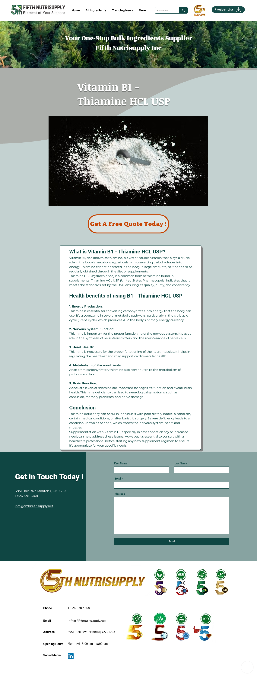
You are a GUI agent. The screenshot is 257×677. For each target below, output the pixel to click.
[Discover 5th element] (200, 10)
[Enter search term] (183, 10)
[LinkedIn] (71, 656)
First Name (120, 463)
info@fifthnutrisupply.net (34, 506)
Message (120, 493)
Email (118, 478)
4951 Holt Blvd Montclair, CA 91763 (40, 491)
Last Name (180, 463)
